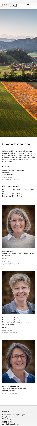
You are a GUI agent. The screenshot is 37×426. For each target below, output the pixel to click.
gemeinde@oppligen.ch (10, 179)
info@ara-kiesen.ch (9, 394)
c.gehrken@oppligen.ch (10, 264)
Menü (31, 4)
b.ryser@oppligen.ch (9, 332)
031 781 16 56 (7, 177)
